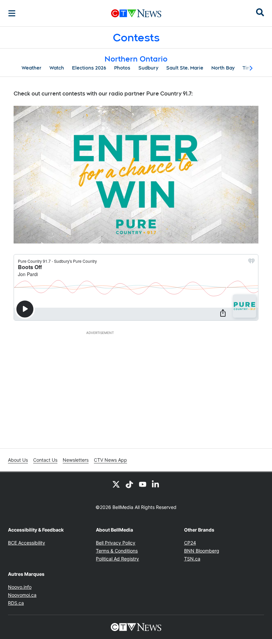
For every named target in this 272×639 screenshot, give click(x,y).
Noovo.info (20, 587)
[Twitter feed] (116, 484)
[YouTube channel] (143, 484)
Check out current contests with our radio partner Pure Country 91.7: (103, 93)
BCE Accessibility (26, 543)
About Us (18, 460)
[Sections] (12, 13)
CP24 (190, 543)
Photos (122, 68)
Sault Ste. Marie (184, 68)
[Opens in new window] (136, 175)
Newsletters (76, 460)
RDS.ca (16, 603)
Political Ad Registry (117, 558)
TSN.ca (192, 558)
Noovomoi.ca (22, 595)
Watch (56, 68)
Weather (31, 68)
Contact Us (45, 460)
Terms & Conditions (117, 551)
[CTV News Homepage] (136, 13)
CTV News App (110, 460)
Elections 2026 (89, 68)
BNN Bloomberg (201, 551)
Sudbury (148, 68)
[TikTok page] (129, 484)
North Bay (223, 68)
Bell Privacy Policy (115, 543)
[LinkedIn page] (156, 484)
